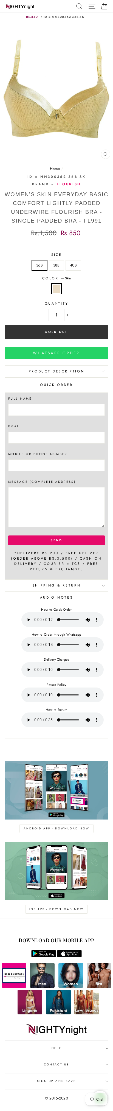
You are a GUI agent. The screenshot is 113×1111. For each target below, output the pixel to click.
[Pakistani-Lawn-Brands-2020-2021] (86, 1013)
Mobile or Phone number (37, 454)
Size (56, 254)
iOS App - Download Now (56, 909)
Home (55, 168)
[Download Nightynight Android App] (43, 956)
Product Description (56, 371)
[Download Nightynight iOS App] (69, 956)
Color (56, 278)
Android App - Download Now (56, 828)
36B (39, 265)
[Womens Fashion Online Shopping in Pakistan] (70, 986)
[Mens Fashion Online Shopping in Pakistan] (42, 986)
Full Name (20, 398)
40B (73, 265)
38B (56, 265)
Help (56, 1048)
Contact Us (56, 1064)
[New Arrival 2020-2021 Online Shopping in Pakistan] (14, 986)
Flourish (69, 184)
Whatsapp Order (56, 353)
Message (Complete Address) (42, 481)
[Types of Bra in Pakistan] (99, 986)
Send (56, 540)
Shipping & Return (56, 585)
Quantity (56, 303)
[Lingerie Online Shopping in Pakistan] (30, 1013)
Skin (56, 289)
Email (14, 426)
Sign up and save (56, 1081)
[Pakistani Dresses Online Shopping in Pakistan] (58, 1013)
